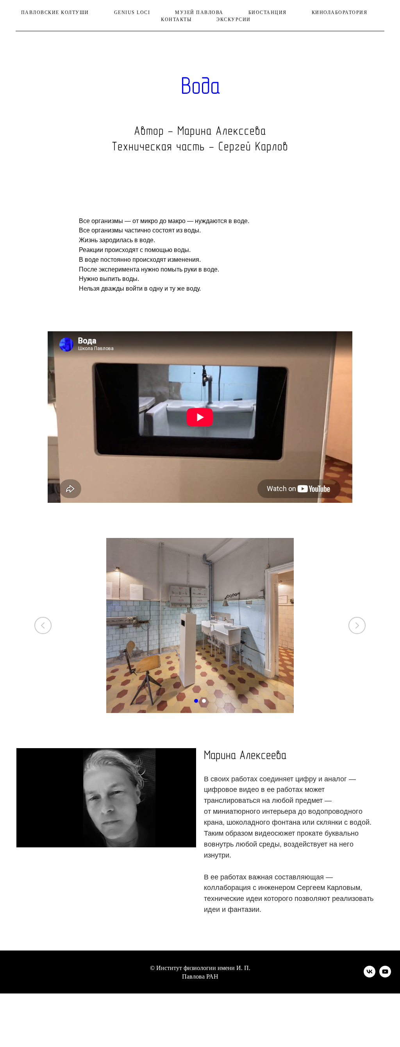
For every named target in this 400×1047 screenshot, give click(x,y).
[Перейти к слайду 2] (204, 701)
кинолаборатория (340, 12)
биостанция (267, 12)
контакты (176, 19)
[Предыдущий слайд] (43, 625)
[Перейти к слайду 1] (196, 701)
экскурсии (233, 19)
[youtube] (385, 975)
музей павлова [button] (199, 12)
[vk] (369, 975)
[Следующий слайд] (357, 625)
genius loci (132, 12)
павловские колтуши (55, 12)
